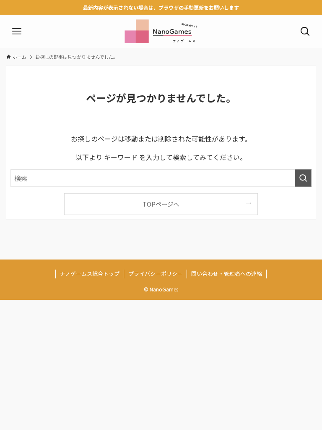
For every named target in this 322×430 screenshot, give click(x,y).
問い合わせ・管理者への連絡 (226, 274)
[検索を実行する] (303, 178)
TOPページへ (161, 203)
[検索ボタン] (305, 31)
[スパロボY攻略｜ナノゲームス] (161, 31)
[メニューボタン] (17, 31)
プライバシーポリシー (155, 274)
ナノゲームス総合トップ (89, 274)
